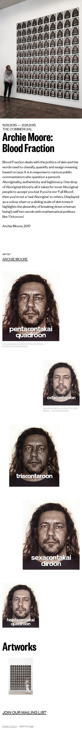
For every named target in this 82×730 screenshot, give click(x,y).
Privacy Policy (9, 726)
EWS (31, 726)
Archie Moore (15, 258)
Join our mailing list (24, 712)
